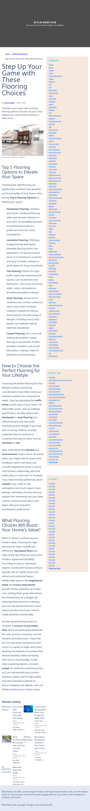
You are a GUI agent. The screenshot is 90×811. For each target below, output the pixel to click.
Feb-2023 (52, 509)
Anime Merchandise (55, 189)
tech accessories (54, 150)
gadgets (51, 135)
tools (50, 232)
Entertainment (53, 93)
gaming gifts (53, 158)
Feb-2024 (52, 515)
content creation (54, 311)
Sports (51, 96)
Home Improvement (20, 54)
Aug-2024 (52, 512)
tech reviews (53, 169)
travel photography (55, 425)
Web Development (55, 116)
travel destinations (55, 389)
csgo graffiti (52, 420)
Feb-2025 (52, 554)
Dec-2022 (52, 546)
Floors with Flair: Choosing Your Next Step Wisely (18, 712)
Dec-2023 (52, 543)
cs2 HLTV (52, 428)
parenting (52, 237)
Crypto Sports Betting (56, 336)
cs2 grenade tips (54, 434)
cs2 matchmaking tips (56, 440)
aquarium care (53, 448)
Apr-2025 (52, 557)
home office (52, 184)
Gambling (52, 119)
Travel (51, 73)
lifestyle (51, 206)
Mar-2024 (52, 532)
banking (51, 403)
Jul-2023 (51, 549)
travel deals (52, 437)
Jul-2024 (51, 523)
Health (51, 104)
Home (7, 54)
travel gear (52, 172)
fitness (51, 229)
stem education (54, 431)
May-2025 (52, 563)
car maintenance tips (55, 454)
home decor (53, 218)
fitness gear (52, 223)
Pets (50, 85)
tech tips (51, 215)
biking (51, 246)
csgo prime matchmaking (57, 397)
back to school (53, 130)
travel (50, 249)
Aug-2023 (52, 486)
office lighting (53, 331)
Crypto (51, 300)
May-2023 (52, 500)
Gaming (51, 70)
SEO (50, 113)
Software (52, 110)
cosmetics (52, 377)
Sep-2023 (52, 503)
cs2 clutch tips (53, 414)
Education (52, 82)
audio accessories (54, 220)
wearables (52, 161)
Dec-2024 (52, 489)
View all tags (53, 462)
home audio (52, 133)
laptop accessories (55, 181)
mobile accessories (55, 178)
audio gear (52, 235)
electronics (52, 302)
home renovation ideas (56, 394)
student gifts (53, 251)
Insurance (52, 102)
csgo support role (54, 400)
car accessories (54, 144)
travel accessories (55, 212)
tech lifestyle (53, 322)
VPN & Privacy (53, 356)
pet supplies (53, 203)
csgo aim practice (54, 442)
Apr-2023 (52, 483)
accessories (52, 201)
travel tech (52, 325)
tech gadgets (53, 164)
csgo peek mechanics (56, 423)
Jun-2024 (51, 526)
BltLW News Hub (45, 22)
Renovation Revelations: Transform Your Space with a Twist (39, 743)
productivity (52, 155)
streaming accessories (56, 257)
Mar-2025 (52, 560)
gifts (50, 127)
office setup (52, 288)
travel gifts (52, 271)
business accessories (56, 305)
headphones (53, 319)
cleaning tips (53, 209)
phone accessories (55, 152)
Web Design (53, 107)
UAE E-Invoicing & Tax (56, 351)
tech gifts (52, 266)
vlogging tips (53, 260)
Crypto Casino (53, 342)
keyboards (52, 334)
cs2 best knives (54, 457)
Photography (53, 90)
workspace (52, 147)
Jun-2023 (51, 540)
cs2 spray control (54, 392)
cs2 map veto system (55, 409)
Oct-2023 (52, 492)
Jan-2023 (51, 534)
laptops (51, 280)
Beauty (51, 65)
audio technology (54, 240)
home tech (52, 339)
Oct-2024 (52, 537)
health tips (52, 243)
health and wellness (55, 138)
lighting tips (52, 268)
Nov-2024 (52, 498)
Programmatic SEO (55, 121)
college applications (55, 411)
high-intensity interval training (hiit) (60, 380)
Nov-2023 (52, 506)
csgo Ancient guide (55, 445)
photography (53, 195)
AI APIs (51, 277)
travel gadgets (53, 274)
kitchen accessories (55, 294)
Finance (51, 79)
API (50, 353)
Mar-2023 (52, 529)
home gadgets (53, 283)
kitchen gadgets (54, 291)
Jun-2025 (51, 566)
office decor (52, 186)
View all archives (54, 568)
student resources (55, 175)
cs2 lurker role (53, 459)
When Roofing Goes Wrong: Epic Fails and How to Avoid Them (19, 744)
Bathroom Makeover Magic (17, 770)
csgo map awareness (56, 451)
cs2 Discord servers (55, 406)
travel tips (52, 308)
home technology (54, 314)
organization (53, 317)
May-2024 (52, 517)
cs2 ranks (52, 383)
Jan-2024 (51, 495)
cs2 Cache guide (54, 386)
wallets (51, 328)
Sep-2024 (52, 551)
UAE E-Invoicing (54, 348)
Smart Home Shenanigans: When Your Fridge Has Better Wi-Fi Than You (40, 713)
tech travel (52, 226)
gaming (51, 141)
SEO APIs (52, 124)
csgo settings (53, 417)
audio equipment (54, 192)
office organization (55, 254)
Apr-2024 (52, 520)
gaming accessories (55, 198)
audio (50, 285)
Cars (50, 87)
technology (52, 167)
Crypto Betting (53, 345)
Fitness (51, 68)
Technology (52, 99)
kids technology (54, 263)
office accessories (54, 297)
